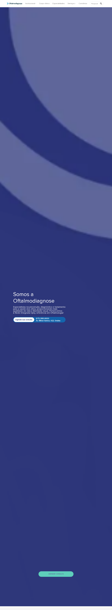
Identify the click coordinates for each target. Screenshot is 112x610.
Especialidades (59, 3)
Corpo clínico (44, 3)
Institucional (30, 3)
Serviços (71, 3)
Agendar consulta (56, 574)
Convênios (83, 3)
